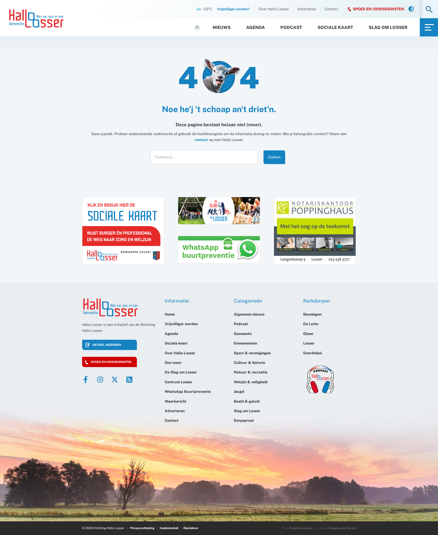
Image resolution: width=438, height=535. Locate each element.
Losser (309, 343)
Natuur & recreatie (250, 372)
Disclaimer (190, 528)
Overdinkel (312, 353)
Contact (331, 9)
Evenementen (245, 343)
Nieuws (222, 27)
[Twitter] (114, 379)
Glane (308, 334)
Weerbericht (175, 401)
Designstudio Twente (342, 528)
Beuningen (312, 314)
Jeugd (239, 391)
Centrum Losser (178, 382)
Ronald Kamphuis (300, 528)
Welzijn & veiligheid (251, 382)
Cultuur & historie (249, 362)
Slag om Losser (388, 27)
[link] (411, 9)
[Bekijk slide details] (315, 231)
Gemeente (243, 334)
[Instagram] (100, 379)
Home (199, 27)
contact (201, 140)
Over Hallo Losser (274, 9)
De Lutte (310, 324)
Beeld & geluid (247, 401)
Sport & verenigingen (252, 353)
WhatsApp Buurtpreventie (188, 391)
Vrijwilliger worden (181, 324)
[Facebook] (85, 379)
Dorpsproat (244, 420)
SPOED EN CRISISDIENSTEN (378, 9)
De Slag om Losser (181, 372)
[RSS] (129, 379)
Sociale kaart (335, 27)
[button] (429, 10)
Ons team (173, 362)
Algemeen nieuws (249, 314)
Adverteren (306, 9)
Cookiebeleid (169, 528)
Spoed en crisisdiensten (111, 362)
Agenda (255, 27)
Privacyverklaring (142, 528)
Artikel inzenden (106, 345)
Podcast (291, 27)
